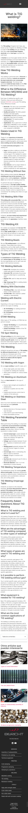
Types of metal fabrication (9, 666)
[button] (20, 4)
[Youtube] (15, 743)
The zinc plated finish (8, 685)
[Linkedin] (13, 743)
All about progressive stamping (11, 725)
